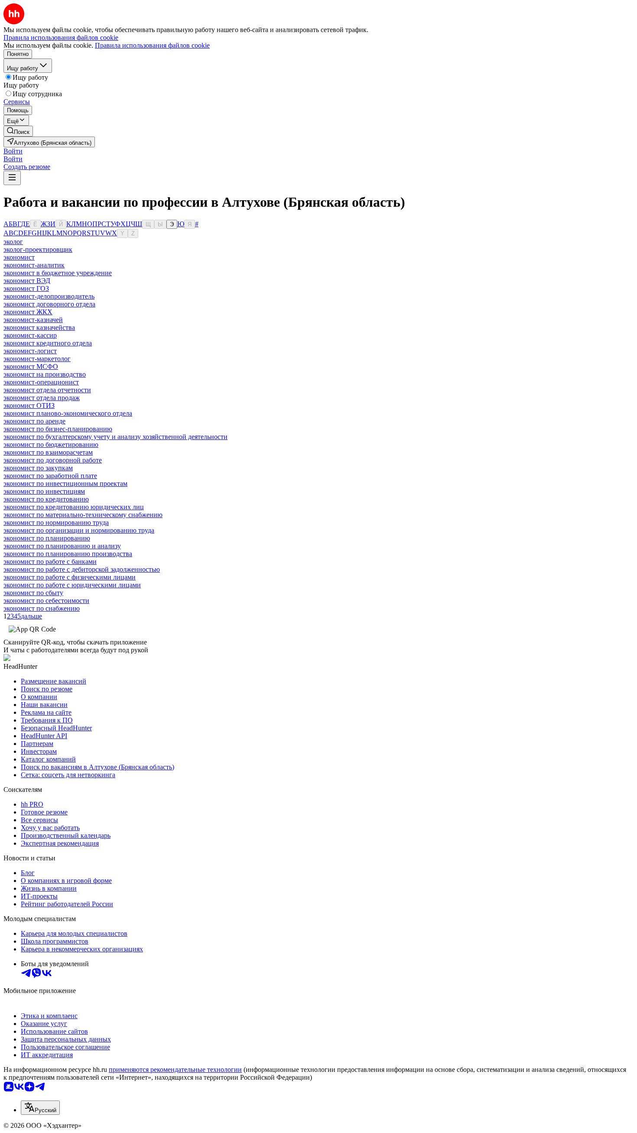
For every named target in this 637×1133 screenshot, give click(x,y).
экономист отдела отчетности (47, 390)
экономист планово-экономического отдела (67, 413)
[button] (13, 151)
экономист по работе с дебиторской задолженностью (81, 569)
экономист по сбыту (33, 592)
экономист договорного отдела (49, 304)
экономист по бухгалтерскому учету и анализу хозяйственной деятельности (115, 436)
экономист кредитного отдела (47, 343)
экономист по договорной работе (52, 460)
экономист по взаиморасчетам (48, 452)
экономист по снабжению (41, 608)
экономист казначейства (39, 327)
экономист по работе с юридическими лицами (72, 585)
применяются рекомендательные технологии (175, 1069)
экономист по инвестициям (44, 491)
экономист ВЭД (26, 280)
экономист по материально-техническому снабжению (82, 514)
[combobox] (40, 1107)
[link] (18, 131)
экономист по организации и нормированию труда (78, 530)
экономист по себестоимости (46, 600)
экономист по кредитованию (46, 499)
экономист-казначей (33, 319)
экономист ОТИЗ (29, 405)
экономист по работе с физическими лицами (69, 577)
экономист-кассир (30, 335)
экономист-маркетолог (37, 358)
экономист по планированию (46, 538)
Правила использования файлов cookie (152, 45)
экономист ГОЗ (26, 288)
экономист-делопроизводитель (48, 296)
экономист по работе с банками (50, 561)
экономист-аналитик (34, 265)
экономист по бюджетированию (50, 444)
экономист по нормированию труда (56, 522)
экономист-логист (30, 351)
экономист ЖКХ (27, 312)
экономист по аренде (34, 421)
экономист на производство (44, 374)
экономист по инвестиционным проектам (65, 483)
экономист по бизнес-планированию (57, 429)
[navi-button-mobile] (12, 178)
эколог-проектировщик (37, 249)
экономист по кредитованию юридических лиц (73, 507)
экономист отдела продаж (41, 397)
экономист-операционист (41, 382)
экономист (19, 257)
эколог (13, 241)
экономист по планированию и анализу (62, 546)
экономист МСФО (30, 366)
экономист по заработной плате (50, 475)
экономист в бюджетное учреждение (57, 273)
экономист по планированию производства (67, 553)
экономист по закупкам (38, 468)
